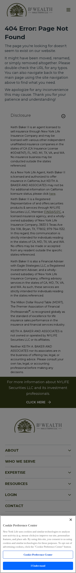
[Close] (70, 519)
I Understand (38, 565)
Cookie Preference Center (38, 554)
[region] (38, 544)
